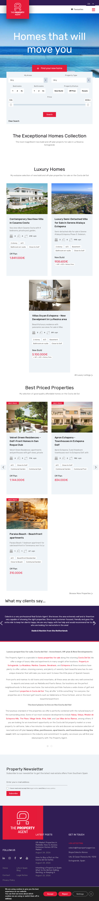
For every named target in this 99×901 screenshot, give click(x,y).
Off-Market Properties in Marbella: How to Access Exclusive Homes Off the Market (46, 846)
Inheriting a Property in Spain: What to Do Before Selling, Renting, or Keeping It (49, 870)
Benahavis (51, 665)
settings (8, 898)
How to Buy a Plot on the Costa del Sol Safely (47, 858)
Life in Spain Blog (21, 869)
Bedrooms (17, 86)
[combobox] (28, 80)
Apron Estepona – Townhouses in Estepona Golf (69, 441)
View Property (27, 208)
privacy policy (50, 788)
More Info (27, 157)
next (94, 623)
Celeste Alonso (81, 852)
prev (1, 623)
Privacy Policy (9, 880)
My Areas (28, 75)
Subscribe (13, 793)
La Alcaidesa (24, 665)
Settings (80, 894)
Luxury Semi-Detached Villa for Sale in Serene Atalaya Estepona (71, 223)
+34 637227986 (76, 843)
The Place (24, 718)
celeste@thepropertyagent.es (82, 848)
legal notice (34, 788)
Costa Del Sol (84, 658)
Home (5, 868)
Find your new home (51, 68)
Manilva (34, 665)
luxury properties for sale (49, 658)
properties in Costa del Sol (32, 691)
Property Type (71, 75)
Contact (6, 875)
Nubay (74, 715)
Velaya (80, 715)
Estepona (65, 665)
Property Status (71, 86)
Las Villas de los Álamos (66, 718)
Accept (50, 894)
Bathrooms (39, 86)
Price (49, 97)
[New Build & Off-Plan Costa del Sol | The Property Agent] (17, 17)
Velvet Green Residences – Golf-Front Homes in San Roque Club (25, 441)
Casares (42, 665)
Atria (44, 718)
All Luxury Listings (84, 375)
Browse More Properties (81, 593)
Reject (65, 894)
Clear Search (13, 121)
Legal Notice (22, 875)
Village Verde (35, 718)
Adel (49, 718)
